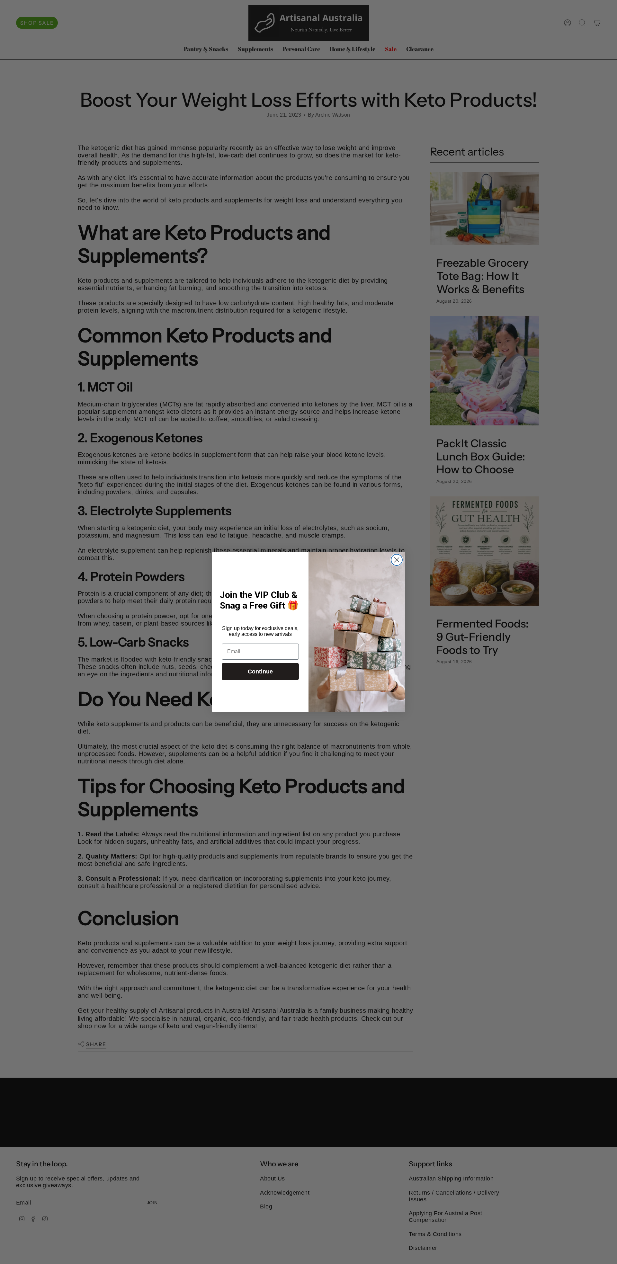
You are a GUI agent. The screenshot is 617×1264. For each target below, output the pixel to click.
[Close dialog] (396, 559)
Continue (260, 671)
